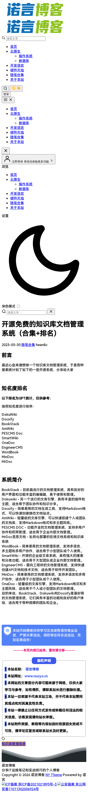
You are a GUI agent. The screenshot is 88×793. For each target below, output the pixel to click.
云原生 (15, 51)
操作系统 (25, 56)
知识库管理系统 (14, 743)
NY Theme (53, 774)
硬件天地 (17, 70)
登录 (6, 94)
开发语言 (17, 65)
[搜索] (5, 89)
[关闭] (51, 312)
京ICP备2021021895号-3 (37, 784)
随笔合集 (17, 74)
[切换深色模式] (16, 88)
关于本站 (17, 79)
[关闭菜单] (6, 151)
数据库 (24, 60)
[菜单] (8, 100)
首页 (13, 46)
